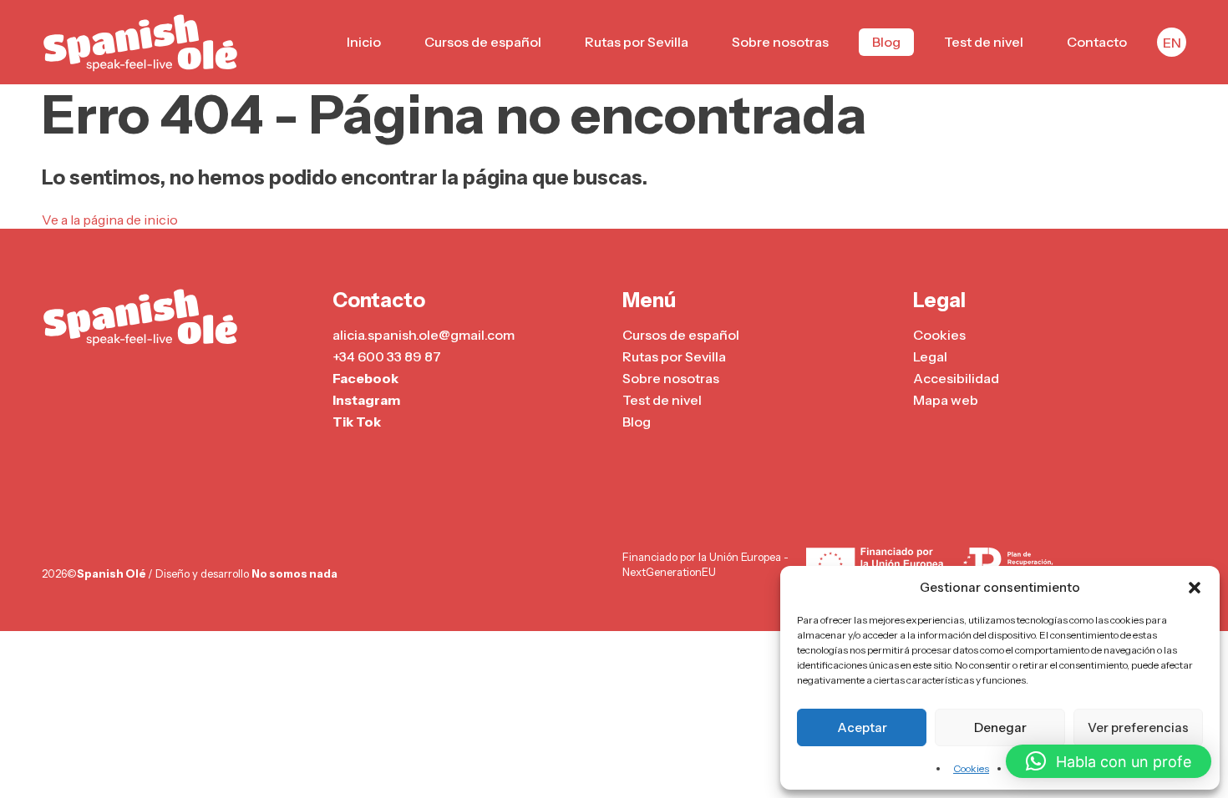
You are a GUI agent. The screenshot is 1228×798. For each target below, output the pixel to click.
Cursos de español (482, 41)
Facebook (365, 378)
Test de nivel (983, 41)
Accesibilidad (956, 378)
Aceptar (862, 727)
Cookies (971, 768)
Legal (930, 356)
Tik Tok (356, 421)
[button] (1194, 587)
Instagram (366, 399)
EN (1172, 42)
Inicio (364, 41)
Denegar (1000, 727)
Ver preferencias (1138, 727)
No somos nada (294, 573)
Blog (886, 41)
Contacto (1097, 41)
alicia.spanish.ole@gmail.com (423, 334)
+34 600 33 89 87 (386, 356)
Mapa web (945, 399)
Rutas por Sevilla (636, 41)
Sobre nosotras (780, 41)
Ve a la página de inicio (110, 219)
